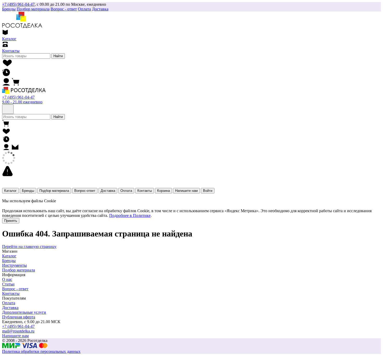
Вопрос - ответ (64, 9)
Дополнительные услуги (24, 312)
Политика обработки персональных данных (41, 351)
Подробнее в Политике (130, 215)
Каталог (10, 191)
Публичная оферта (18, 317)
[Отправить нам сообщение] (15, 149)
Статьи (8, 284)
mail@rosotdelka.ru (18, 331)
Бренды (28, 191)
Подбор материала (33, 9)
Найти (58, 56)
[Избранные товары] (7, 65)
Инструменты (14, 265)
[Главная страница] (24, 92)
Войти (207, 191)
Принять (10, 221)
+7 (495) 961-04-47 (18, 4)
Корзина (163, 191)
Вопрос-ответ (84, 191)
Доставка (100, 9)
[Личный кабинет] (6, 84)
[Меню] (8, 109)
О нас (7, 279)
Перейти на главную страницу (29, 246)
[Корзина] (15, 84)
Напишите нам (186, 191)
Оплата (84, 9)
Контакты (144, 191)
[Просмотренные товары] (6, 75)
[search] (26, 56)
